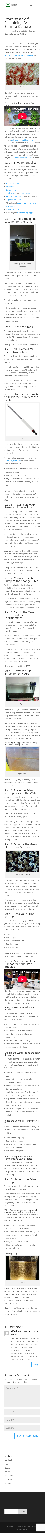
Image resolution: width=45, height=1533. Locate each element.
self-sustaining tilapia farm (22, 140)
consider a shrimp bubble (21, 158)
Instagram (8, 1475)
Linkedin (8, 1472)
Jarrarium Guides (18, 34)
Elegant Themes (23, 1526)
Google (7, 1468)
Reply (36, 1364)
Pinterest (8, 1479)
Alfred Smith (17, 1331)
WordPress (23, 1529)
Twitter (7, 1464)
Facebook (8, 1460)
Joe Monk (11, 31)
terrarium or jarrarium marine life (18, 55)
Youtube (8, 1483)
